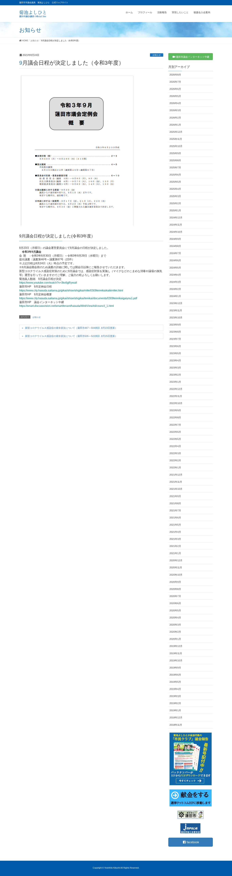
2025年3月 (175, 196)
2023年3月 (175, 367)
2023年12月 (175, 303)
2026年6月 (175, 89)
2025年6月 (175, 174)
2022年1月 (175, 467)
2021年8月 (175, 503)
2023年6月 (175, 346)
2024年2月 (175, 289)
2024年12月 (175, 217)
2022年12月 (175, 389)
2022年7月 (175, 424)
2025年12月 (175, 132)
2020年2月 (175, 631)
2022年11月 (175, 396)
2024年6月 (175, 260)
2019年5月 (175, 682)
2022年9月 (175, 410)
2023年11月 (175, 310)
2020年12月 (175, 560)
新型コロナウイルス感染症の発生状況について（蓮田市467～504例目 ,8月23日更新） (72, 328)
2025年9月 (175, 153)
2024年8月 (175, 246)
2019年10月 (175, 660)
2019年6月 (175, 674)
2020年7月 (175, 596)
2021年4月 (175, 531)
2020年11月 (175, 567)
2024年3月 (175, 282)
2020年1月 (175, 639)
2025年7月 (175, 167)
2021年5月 (175, 524)
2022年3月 (175, 453)
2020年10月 (175, 574)
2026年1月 (175, 124)
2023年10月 (175, 317)
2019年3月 (175, 696)
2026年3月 (175, 110)
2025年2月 (175, 203)
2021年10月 (175, 489)
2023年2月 (175, 374)
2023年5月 (175, 353)
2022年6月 (175, 432)
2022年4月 (175, 446)
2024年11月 (175, 224)
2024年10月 (175, 231)
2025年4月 (175, 189)
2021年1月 (175, 553)
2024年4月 (175, 274)
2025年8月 (175, 160)
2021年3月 (175, 539)
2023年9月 (175, 324)
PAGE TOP (223, 847)
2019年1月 (175, 710)
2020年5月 (175, 610)
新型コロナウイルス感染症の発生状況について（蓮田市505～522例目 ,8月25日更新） (71, 336)
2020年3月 (175, 624)
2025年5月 (175, 181)
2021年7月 (175, 510)
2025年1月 (175, 210)
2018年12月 (175, 717)
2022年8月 (175, 417)
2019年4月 (175, 689)
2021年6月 (175, 517)
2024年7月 (175, 253)
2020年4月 (175, 617)
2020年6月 (175, 603)
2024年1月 (175, 296)
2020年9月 (175, 582)
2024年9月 (175, 239)
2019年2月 (175, 703)
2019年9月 (175, 667)
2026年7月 (175, 81)
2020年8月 (175, 589)
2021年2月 (175, 546)
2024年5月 (175, 267)
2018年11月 (175, 724)
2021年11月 (175, 481)
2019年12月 (175, 646)
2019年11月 (175, 653)
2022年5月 (175, 439)
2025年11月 (175, 139)
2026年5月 (175, 96)
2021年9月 (175, 496)
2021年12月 (175, 474)
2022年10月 (175, 403)
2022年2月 (175, 460)
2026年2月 (175, 117)
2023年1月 (175, 381)
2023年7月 (175, 339)
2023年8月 (175, 331)
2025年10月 (175, 146)
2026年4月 (175, 103)
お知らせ (157, 55)
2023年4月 (175, 360)
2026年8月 (175, 74)
